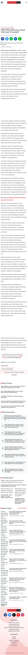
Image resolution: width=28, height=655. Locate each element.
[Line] (20, 38)
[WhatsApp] (11, 38)
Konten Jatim (14, 645)
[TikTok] (14, 615)
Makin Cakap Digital (7, 369)
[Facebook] (2, 38)
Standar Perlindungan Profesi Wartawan (14, 627)
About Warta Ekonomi (14, 622)
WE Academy (14, 641)
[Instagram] (22, 615)
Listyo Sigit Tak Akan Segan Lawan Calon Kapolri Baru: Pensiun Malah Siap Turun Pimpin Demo (14, 426)
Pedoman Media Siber (14, 626)
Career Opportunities (14, 624)
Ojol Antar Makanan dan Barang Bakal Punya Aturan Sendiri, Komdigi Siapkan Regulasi (13, 401)
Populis (14, 638)
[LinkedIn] (15, 38)
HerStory (14, 636)
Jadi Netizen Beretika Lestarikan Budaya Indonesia (12, 396)
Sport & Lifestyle (9, 27)
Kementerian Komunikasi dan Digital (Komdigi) (14, 372)
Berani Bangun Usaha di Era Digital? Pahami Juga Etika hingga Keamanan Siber (13, 387)
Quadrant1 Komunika (14, 640)
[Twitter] (7, 38)
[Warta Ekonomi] (14, 2)
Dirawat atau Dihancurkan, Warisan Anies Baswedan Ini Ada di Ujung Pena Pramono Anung (15, 456)
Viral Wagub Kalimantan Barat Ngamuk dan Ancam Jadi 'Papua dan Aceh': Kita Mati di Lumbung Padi (15, 433)
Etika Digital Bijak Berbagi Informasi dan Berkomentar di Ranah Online (12, 392)
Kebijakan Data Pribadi (14, 631)
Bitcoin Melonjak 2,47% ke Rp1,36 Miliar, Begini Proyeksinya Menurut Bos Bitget (14, 470)
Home (2, 27)
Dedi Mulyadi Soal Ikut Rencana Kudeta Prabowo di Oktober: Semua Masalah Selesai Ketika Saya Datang (15, 441)
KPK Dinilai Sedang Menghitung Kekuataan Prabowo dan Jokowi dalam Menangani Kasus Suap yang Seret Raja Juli (15, 417)
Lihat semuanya (22, 508)
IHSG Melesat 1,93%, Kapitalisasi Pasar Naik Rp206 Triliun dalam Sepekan (15, 463)
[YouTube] (18, 615)
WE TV (14, 643)
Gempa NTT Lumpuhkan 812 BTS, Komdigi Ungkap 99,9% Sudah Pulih (12, 406)
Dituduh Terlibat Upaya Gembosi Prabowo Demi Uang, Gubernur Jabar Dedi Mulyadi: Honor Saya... (15, 448)
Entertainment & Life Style (7, 28)
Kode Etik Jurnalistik (14, 629)
